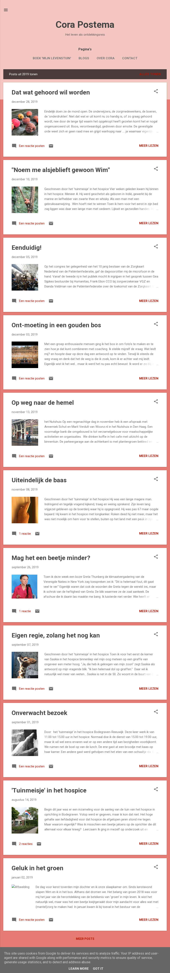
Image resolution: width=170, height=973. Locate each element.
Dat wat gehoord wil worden (51, 92)
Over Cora (106, 58)
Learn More (79, 969)
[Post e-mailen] (51, 147)
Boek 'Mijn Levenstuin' (52, 58)
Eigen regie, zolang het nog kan (56, 635)
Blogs (84, 58)
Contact (129, 58)
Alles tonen (150, 74)
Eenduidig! (26, 247)
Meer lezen (148, 146)
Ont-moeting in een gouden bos (56, 325)
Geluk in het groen (37, 868)
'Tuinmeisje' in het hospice (49, 790)
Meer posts (85, 938)
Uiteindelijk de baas (39, 480)
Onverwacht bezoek (39, 712)
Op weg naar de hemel (43, 402)
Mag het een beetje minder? (51, 557)
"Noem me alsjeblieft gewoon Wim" (61, 169)
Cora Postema (85, 24)
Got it (98, 969)
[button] (155, 92)
